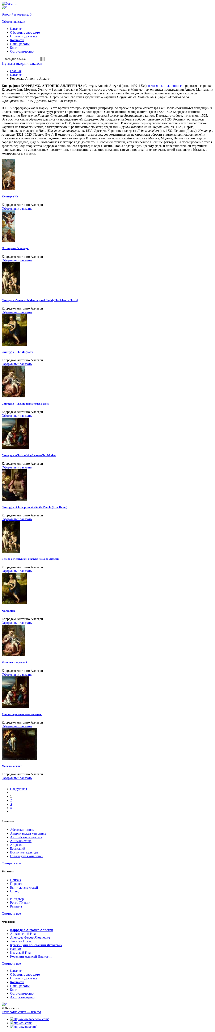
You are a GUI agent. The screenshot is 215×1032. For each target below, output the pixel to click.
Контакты (17, 40)
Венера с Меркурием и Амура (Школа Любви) (30, 558)
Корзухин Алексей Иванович (31, 956)
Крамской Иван (21, 952)
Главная (15, 71)
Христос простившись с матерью (22, 714)
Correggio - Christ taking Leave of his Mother (29, 455)
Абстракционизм (22, 829)
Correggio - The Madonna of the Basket (25, 403)
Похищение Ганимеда (15, 248)
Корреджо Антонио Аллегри (31, 930)
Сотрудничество (22, 51)
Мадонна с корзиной (14, 662)
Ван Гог (15, 949)
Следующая (18, 789)
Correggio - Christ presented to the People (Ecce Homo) (34, 507)
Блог (13, 47)
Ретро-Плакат (20, 902)
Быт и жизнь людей (24, 887)
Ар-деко (16, 845)
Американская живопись (28, 833)
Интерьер (17, 899)
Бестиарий (17, 848)
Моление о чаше (12, 765)
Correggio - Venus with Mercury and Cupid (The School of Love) (40, 300)
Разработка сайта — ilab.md (21, 1012)
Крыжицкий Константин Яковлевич (36, 945)
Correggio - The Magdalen (17, 351)
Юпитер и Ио (10, 196)
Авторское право (22, 997)
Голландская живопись (26, 856)
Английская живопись (26, 837)
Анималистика (20, 841)
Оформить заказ (13, 21)
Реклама (16, 906)
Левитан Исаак (21, 941)
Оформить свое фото (25, 32)
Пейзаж (15, 880)
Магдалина (9, 610)
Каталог (16, 28)
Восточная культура (24, 852)
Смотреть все (11, 863)
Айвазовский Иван (24, 933)
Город (14, 891)
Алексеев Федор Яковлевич (30, 937)
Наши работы (20, 44)
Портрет (16, 883)
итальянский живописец (166, 85)
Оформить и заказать (17, 208)
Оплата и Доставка (23, 36)
